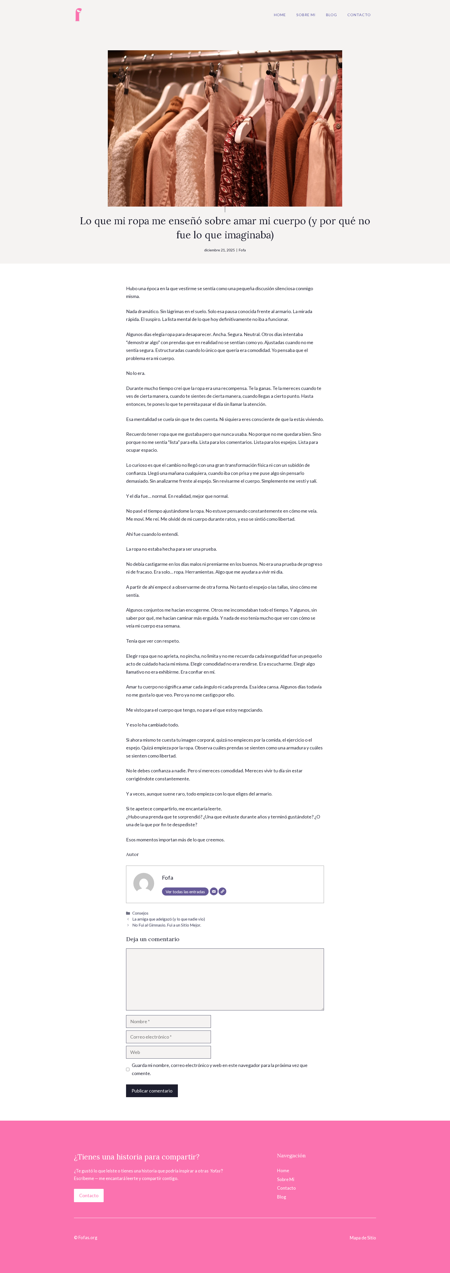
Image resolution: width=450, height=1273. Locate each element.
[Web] (222, 891)
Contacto (359, 15)
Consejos (140, 913)
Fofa (242, 250)
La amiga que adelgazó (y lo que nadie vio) (168, 919)
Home (280, 15)
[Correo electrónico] (214, 891)
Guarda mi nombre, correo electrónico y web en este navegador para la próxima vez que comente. (220, 1069)
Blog (331, 15)
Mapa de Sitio (363, 1237)
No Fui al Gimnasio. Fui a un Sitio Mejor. (166, 925)
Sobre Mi (306, 15)
